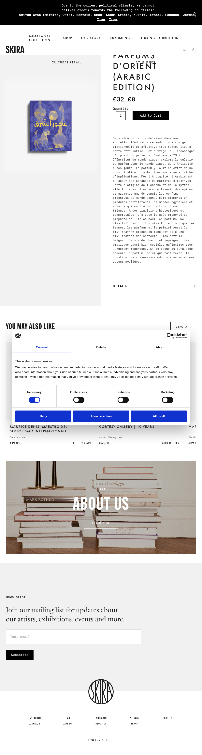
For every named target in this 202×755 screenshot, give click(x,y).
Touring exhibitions (158, 38)
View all (183, 327)
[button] (66, 38)
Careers (68, 723)
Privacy (134, 718)
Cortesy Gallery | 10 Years (126, 426)
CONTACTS (101, 718)
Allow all (159, 416)
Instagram (34, 718)
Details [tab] (101, 347)
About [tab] (160, 347)
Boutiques (145, 62)
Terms (134, 723)
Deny (43, 416)
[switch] (78, 400)
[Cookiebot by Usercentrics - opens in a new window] (169, 336)
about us (101, 723)
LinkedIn (34, 723)
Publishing (120, 38)
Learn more (101, 523)
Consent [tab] (42, 347)
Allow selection (101, 416)
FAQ (68, 718)
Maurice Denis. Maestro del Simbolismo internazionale (38, 428)
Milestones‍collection (40, 38)
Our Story (91, 38)
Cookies (167, 718)
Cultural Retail (66, 62)
